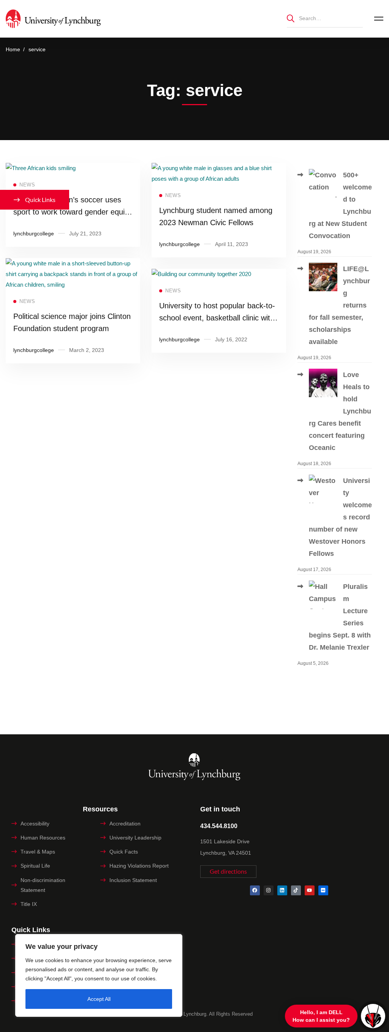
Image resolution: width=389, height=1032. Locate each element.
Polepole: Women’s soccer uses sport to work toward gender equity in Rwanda (72, 212)
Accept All (99, 999)
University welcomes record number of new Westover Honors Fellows (340, 517)
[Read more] (41, 168)
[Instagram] (269, 890)
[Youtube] (310, 890)
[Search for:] (325, 18)
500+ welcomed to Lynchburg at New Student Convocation (340, 205)
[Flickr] (323, 890)
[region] (98, 975)
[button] (228, 871)
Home (13, 49)
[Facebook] (255, 890)
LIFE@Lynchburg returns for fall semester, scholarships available (339, 305)
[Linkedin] (282, 890)
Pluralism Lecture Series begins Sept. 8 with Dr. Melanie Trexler (340, 617)
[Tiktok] (296, 890)
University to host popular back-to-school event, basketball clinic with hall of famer (217, 317)
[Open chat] (373, 1016)
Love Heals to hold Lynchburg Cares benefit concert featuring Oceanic (340, 411)
